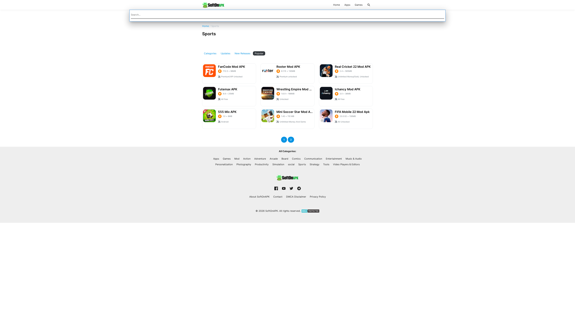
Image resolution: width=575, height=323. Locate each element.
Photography (243, 164)
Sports (302, 164)
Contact (277, 196)
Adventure (260, 158)
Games (359, 4)
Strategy (314, 164)
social (291, 164)
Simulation (278, 164)
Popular (259, 53)
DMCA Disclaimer (296, 196)
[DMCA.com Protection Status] (310, 210)
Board (285, 158)
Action (247, 158)
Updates (225, 53)
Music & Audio (354, 158)
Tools (326, 164)
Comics (296, 158)
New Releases (242, 53)
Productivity (262, 164)
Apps (347, 4)
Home (336, 4)
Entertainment (334, 158)
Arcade (274, 158)
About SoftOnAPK (259, 196)
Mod (236, 158)
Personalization (224, 164)
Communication (313, 158)
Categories (210, 53)
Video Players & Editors (346, 164)
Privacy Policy (318, 196)
